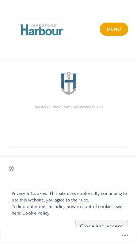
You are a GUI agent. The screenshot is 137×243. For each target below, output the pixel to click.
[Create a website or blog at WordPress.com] (11, 169)
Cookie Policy (35, 213)
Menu (114, 29)
